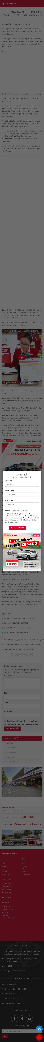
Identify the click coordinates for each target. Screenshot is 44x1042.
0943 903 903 (22, 510)
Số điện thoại (10, 491)
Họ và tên (8, 481)
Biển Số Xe (9, 501)
